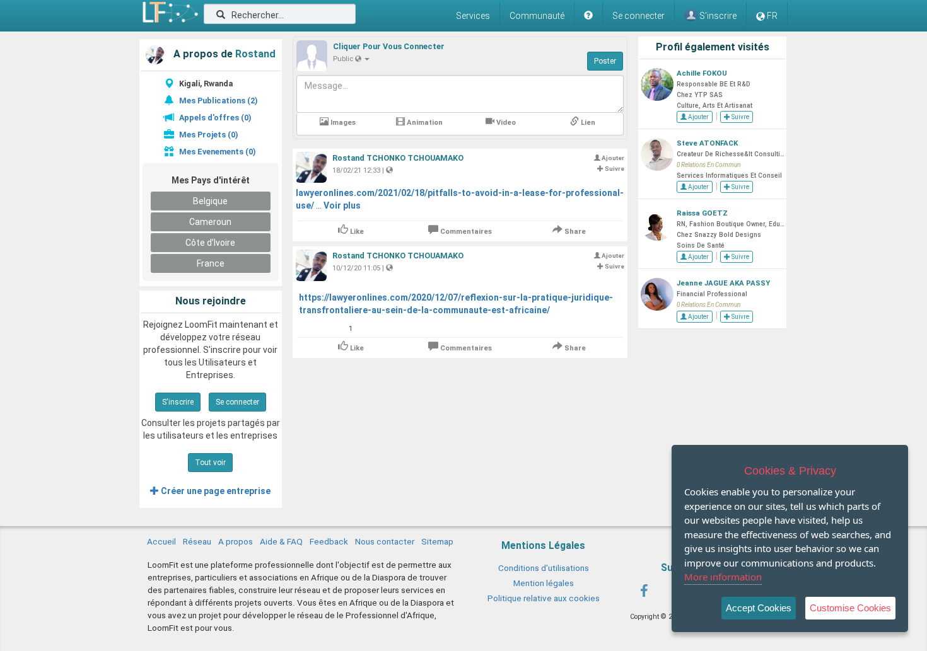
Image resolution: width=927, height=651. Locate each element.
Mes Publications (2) (218, 100)
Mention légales (543, 583)
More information (723, 576)
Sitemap (437, 541)
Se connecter (638, 16)
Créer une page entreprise (215, 491)
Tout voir (210, 462)
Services (473, 16)
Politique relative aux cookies (543, 598)
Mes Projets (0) (208, 134)
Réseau (197, 541)
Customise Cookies (850, 607)
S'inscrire (178, 402)
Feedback (329, 541)
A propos (235, 541)
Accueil (161, 541)
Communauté (537, 16)
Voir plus (342, 205)
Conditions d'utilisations (543, 568)
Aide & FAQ (281, 541)
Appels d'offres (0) (215, 117)
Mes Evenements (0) (217, 151)
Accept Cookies (758, 607)
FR (772, 16)
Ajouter (698, 116)
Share (574, 232)
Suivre (739, 116)
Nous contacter (384, 541)
